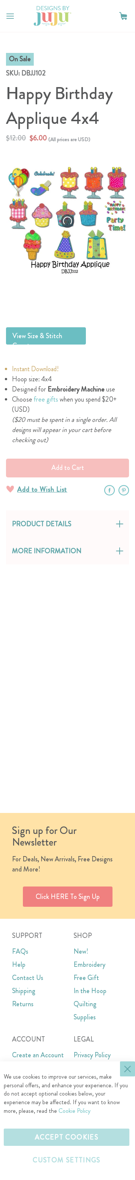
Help (19, 964)
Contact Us (27, 978)
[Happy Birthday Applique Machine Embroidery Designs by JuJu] (85, 303)
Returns (22, 1004)
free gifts (46, 399)
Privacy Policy (92, 1055)
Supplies (85, 1017)
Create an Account (38, 1055)
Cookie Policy (74, 1110)
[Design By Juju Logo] (52, 16)
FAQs (20, 951)
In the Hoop (90, 991)
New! (81, 951)
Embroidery (89, 964)
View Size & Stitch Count (37, 338)
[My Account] (108, 16)
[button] (123, 16)
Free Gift (86, 978)
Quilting (85, 1004)
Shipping (23, 991)
